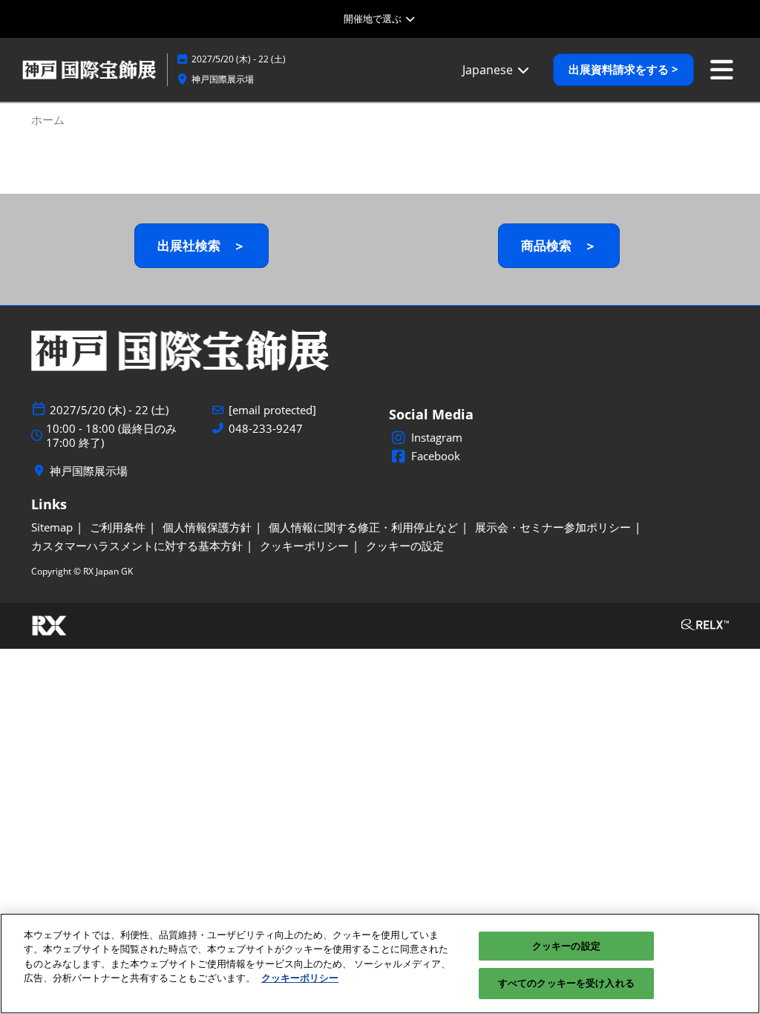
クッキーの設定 (566, 945)
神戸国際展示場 (222, 79)
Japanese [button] (489, 70)
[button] (623, 69)
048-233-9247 (266, 429)
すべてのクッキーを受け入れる (566, 983)
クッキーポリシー (299, 977)
